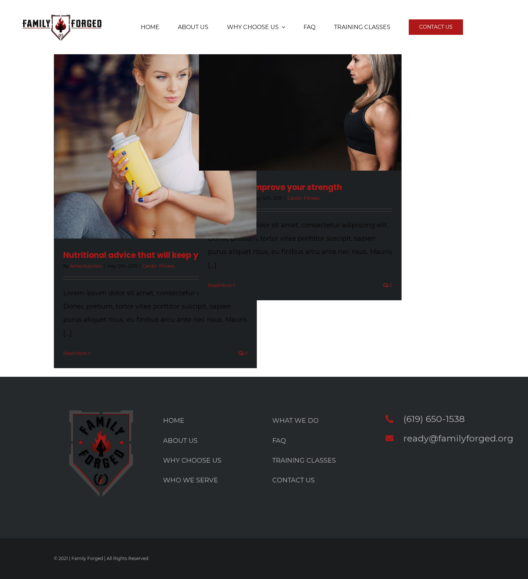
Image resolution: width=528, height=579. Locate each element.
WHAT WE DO (295, 421)
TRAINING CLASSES (304, 460)
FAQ (279, 441)
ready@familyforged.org (458, 438)
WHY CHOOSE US (192, 460)
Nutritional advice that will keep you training (152, 255)
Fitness (167, 266)
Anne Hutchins (86, 266)
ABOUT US (180, 441)
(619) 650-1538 (434, 418)
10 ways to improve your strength (275, 187)
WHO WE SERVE (190, 480)
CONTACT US (293, 480)
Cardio (150, 266)
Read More (75, 353)
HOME (173, 421)
